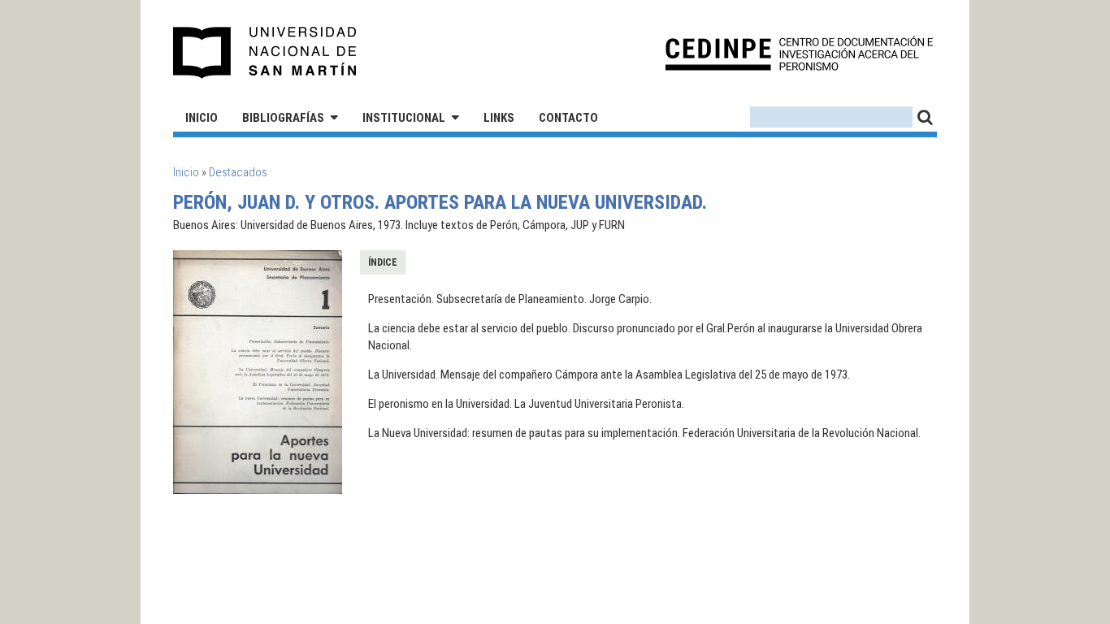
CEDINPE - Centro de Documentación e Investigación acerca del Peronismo (799, 53)
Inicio (201, 117)
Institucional (403, 117)
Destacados (238, 172)
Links (498, 117)
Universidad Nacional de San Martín (265, 53)
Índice (382, 262)
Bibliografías (283, 117)
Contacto (568, 117)
